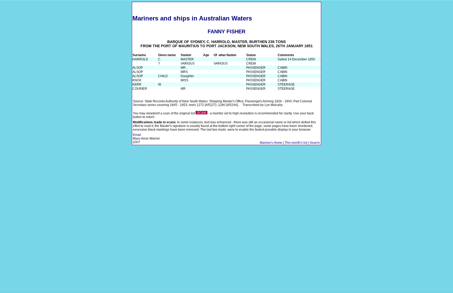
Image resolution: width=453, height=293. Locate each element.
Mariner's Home (271, 143)
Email (137, 135)
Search (315, 143)
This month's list (296, 143)
